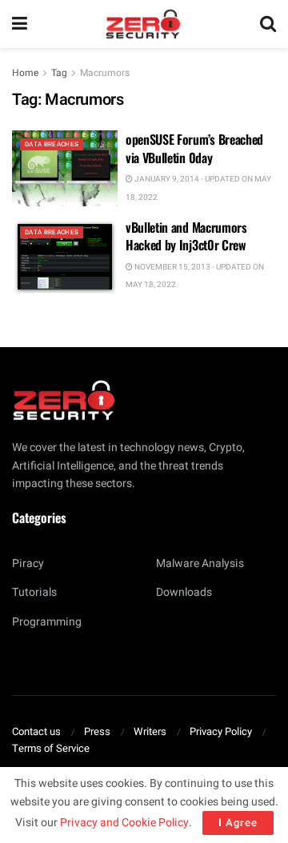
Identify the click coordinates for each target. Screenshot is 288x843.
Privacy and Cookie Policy (124, 822)
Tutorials (34, 592)
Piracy (28, 563)
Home (25, 73)
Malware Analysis (200, 563)
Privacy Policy (221, 731)
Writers (150, 731)
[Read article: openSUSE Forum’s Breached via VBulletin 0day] (65, 168)
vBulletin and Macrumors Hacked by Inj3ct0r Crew (186, 236)
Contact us (36, 731)
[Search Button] (268, 24)
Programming (47, 621)
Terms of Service (51, 748)
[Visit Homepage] (143, 24)
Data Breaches (51, 144)
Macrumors (105, 73)
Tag (59, 73)
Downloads (184, 592)
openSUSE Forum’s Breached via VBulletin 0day (194, 148)
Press (97, 731)
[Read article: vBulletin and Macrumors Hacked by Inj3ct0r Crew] (65, 256)
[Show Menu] (19, 24)
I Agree (238, 822)
